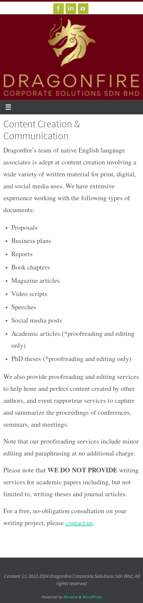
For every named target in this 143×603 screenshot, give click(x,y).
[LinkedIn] (71, 8)
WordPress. (92, 597)
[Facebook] (58, 8)
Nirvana (70, 597)
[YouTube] (83, 8)
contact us (79, 522)
